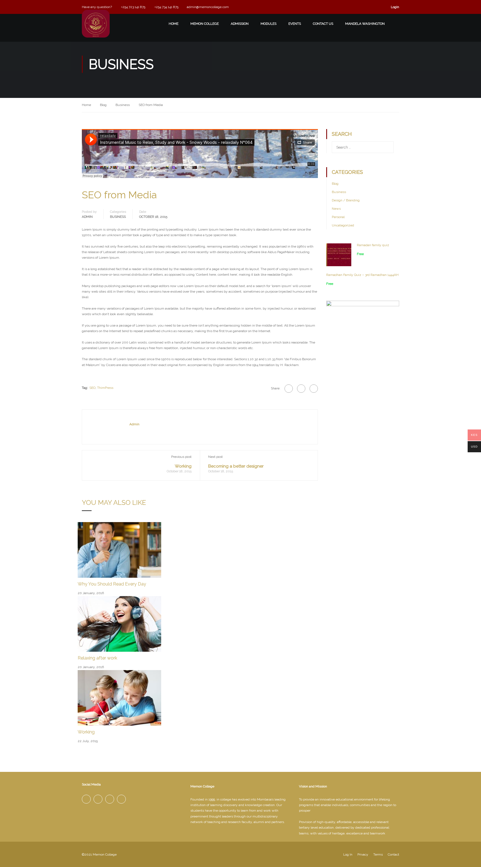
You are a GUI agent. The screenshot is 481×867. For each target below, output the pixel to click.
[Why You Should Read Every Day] (119, 550)
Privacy (362, 854)
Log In (347, 854)
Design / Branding (346, 200)
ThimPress (105, 388)
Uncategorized (343, 225)
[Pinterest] (314, 388)
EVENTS (294, 24)
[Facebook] (288, 388)
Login (395, 7)
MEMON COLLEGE (204, 24)
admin (87, 217)
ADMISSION (240, 24)
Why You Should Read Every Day (112, 584)
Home (86, 105)
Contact (393, 854)
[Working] (119, 698)
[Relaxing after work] (119, 624)
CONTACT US (323, 24)
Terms (378, 854)
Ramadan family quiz (373, 245)
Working (183, 466)
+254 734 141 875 (166, 7)
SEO (92, 388)
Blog (103, 105)
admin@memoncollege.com (208, 7)
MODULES (268, 24)
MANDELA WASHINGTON (365, 24)
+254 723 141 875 (132, 7)
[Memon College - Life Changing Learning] (96, 31)
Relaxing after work (97, 658)
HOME (173, 24)
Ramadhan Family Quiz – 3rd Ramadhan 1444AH (362, 275)
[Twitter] (301, 388)
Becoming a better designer (236, 466)
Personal (338, 217)
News (336, 209)
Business (123, 105)
